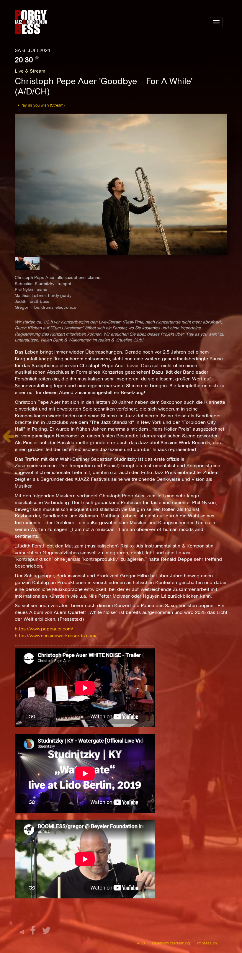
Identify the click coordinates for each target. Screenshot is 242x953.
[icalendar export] (37, 58)
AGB (141, 943)
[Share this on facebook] (33, 932)
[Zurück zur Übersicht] (8, 439)
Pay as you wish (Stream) (42, 105)
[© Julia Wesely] (121, 184)
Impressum (207, 943)
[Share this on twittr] (46, 932)
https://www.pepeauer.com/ (44, 629)
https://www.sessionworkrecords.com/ (56, 635)
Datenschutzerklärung (171, 943)
